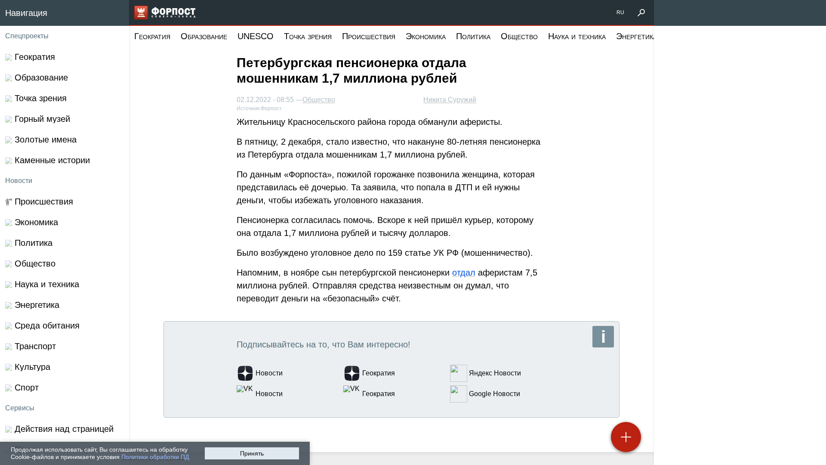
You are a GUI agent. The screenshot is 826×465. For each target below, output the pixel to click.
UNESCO (255, 36)
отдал (463, 272)
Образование (204, 36)
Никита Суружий (449, 99)
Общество (519, 36)
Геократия (152, 36)
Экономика (426, 36)
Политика (473, 36)
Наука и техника (577, 36)
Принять (252, 453)
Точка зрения (308, 36)
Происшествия (368, 36)
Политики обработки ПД (155, 456)
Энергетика (636, 36)
